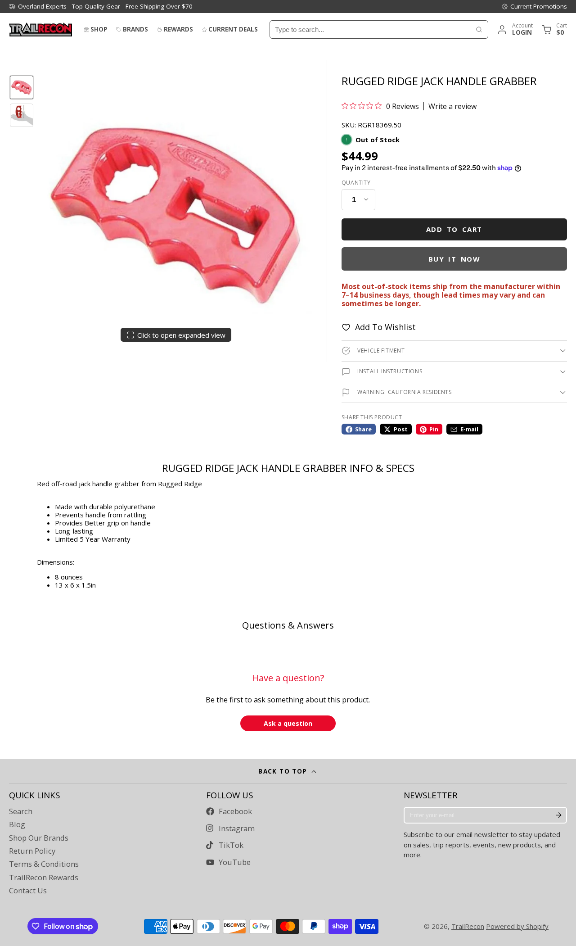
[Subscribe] (558, 815)
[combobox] (370, 29)
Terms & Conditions (44, 864)
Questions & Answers (288, 625)
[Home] (40, 29)
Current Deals (233, 29)
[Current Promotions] (534, 6)
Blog (17, 824)
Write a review (452, 106)
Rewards (178, 29)
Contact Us (28, 890)
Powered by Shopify (517, 926)
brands (135, 29)
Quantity (356, 183)
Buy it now (454, 258)
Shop (99, 29)
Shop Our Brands (38, 837)
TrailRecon (467, 926)
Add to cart (454, 229)
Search (20, 811)
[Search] (479, 29)
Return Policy (32, 850)
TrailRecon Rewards (43, 877)
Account (514, 29)
